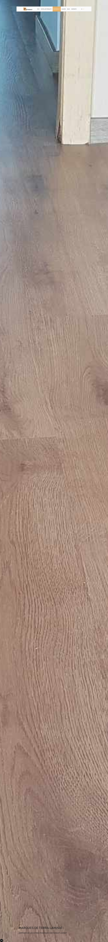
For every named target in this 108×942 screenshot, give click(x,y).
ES (81, 9)
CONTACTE (73, 9)
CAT (83, 9)
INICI (38, 9)
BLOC (68, 9)
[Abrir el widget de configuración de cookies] (1, 940)
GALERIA (64, 9)
